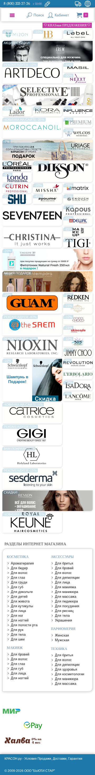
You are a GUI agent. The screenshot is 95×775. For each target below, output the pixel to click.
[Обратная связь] (47, 3)
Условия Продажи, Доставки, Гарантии (53, 758)
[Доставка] (78, 3)
